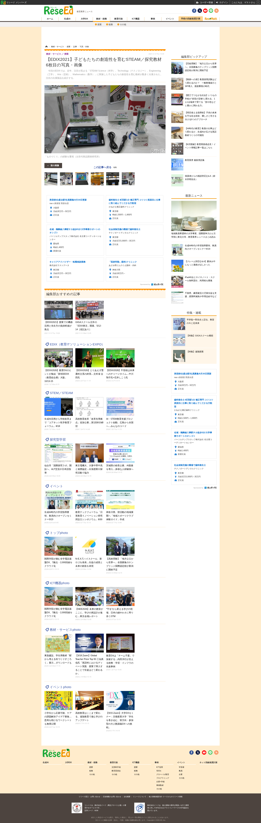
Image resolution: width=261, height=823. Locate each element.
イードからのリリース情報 (172, 796)
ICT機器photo (59, 583)
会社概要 (127, 796)
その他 (123, 24)
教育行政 (118, 19)
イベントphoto (60, 687)
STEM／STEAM (61, 393)
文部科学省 (116, 767)
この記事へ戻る (105, 167)
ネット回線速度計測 (208, 762)
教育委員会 (116, 771)
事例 (153, 19)
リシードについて (139, 796)
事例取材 (160, 785)
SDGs (158, 771)
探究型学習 (58, 439)
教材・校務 (101, 19)
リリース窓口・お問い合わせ (89, 796)
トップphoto (59, 532)
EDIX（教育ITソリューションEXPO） (77, 344)
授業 (99, 24)
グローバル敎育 (162, 774)
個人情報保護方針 (155, 796)
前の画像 (55, 165)
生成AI (67, 19)
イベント (170, 19)
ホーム (50, 19)
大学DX (84, 19)
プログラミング (162, 778)
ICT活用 (159, 767)
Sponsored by (145, 284)
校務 (111, 24)
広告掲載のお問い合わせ (112, 796)
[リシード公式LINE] (210, 752)
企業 (180, 774)
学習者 (181, 767)
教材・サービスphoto (65, 629)
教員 (180, 771)
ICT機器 (136, 19)
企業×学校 (160, 782)
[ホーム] (46, 47)
